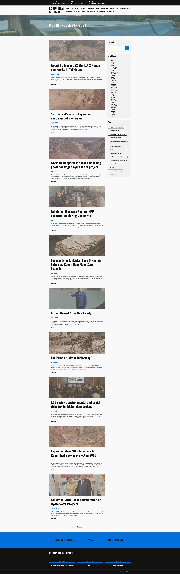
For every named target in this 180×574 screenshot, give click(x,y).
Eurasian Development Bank (115, 137)
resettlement (113, 167)
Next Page (80, 527)
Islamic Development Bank (115, 153)
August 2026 (113, 60)
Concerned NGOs (115, 540)
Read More (53, 84)
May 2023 (113, 112)
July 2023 (113, 109)
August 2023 (113, 107)
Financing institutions (65, 540)
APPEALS (90, 540)
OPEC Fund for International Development (118, 160)
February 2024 (114, 101)
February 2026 (114, 67)
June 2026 (113, 63)
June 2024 (113, 95)
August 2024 (113, 92)
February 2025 (114, 82)
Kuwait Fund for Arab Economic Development (119, 157)
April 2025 (113, 79)
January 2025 (113, 84)
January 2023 (113, 114)
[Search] (127, 48)
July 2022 (113, 116)
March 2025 (113, 80)
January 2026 (113, 68)
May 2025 (113, 77)
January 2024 (113, 102)
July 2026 (113, 62)
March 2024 (113, 99)
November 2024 (114, 87)
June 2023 (113, 111)
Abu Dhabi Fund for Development (116, 127)
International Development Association (117, 150)
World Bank (113, 174)
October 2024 (113, 89)
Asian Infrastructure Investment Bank (118, 134)
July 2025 (113, 75)
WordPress (129, 572)
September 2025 (114, 72)
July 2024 (113, 94)
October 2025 (113, 70)
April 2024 (113, 97)
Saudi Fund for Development (116, 171)
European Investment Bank (115, 146)
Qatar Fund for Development (116, 164)
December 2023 (114, 104)
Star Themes (122, 572)
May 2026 (113, 65)
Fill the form (90, 565)
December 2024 (114, 85)
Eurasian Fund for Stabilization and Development (119, 142)
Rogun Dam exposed (56, 10)
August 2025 (113, 74)
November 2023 (114, 106)
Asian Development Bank (115, 130)
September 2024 (114, 90)
